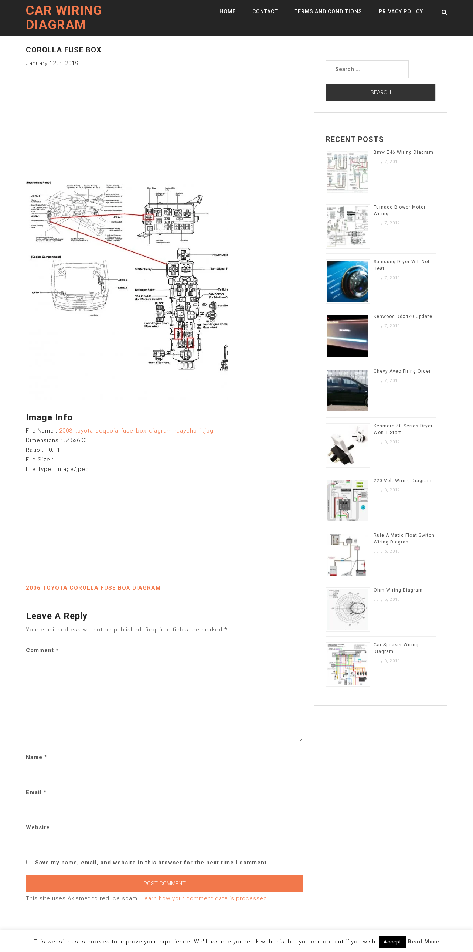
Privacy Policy (401, 11)
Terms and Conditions (328, 11)
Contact (265, 11)
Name (36, 757)
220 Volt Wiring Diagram (403, 480)
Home (228, 11)
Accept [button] (392, 942)
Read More (423, 941)
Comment (42, 650)
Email (36, 792)
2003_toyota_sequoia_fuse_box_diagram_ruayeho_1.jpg (136, 430)
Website (38, 827)
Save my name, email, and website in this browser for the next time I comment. (152, 862)
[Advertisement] (164, 120)
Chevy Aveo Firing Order (402, 371)
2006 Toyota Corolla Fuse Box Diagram (93, 588)
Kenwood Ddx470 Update (403, 316)
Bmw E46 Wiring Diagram (403, 152)
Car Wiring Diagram (64, 18)
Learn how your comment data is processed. (205, 898)
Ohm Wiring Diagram (398, 590)
